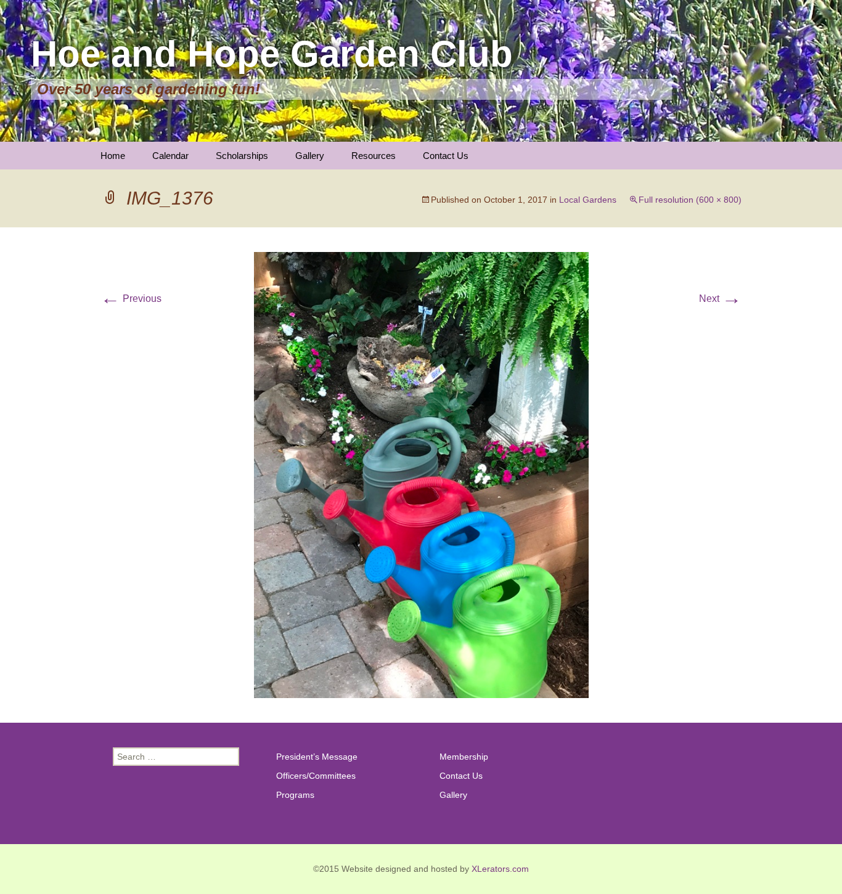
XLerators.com (500, 869)
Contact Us (445, 155)
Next (720, 298)
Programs (295, 795)
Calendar (170, 155)
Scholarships (242, 155)
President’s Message (317, 757)
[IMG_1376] (421, 474)
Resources (373, 155)
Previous (130, 298)
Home (112, 155)
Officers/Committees (316, 776)
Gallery (309, 155)
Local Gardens (587, 200)
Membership (463, 757)
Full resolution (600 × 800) (690, 200)
